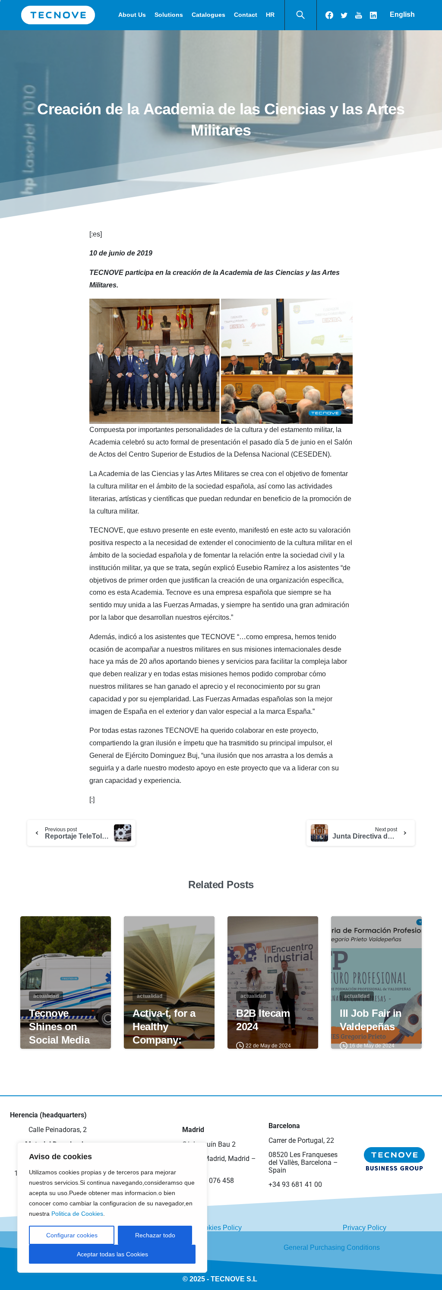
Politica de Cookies (77, 1213)
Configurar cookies (72, 1235)
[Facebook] (329, 15)
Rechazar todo (155, 1235)
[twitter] (344, 15)
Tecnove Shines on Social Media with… (59, 1033)
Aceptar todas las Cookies (112, 1254)
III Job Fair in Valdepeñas (371, 1019)
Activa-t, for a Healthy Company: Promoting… (164, 1033)
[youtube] (358, 15)
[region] (112, 1207)
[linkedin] (373, 15)
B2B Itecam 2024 (263, 1019)
